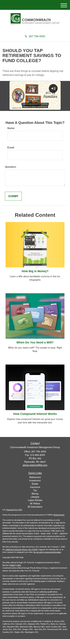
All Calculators (35, 506)
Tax (35, 490)
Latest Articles (35, 500)
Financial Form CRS (14, 509)
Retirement (35, 477)
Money (35, 493)
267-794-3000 (37, 36)
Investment (35, 480)
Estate (35, 483)
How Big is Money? (35, 271)
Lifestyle (35, 496)
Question (10, 167)
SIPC (19, 565)
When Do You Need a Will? (35, 342)
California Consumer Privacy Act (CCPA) (21, 549)
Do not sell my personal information (47, 552)
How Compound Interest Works (35, 414)
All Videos (35, 503)
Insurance (35, 487)
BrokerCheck (59, 514)
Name (10, 128)
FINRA (12, 565)
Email (10, 147)
